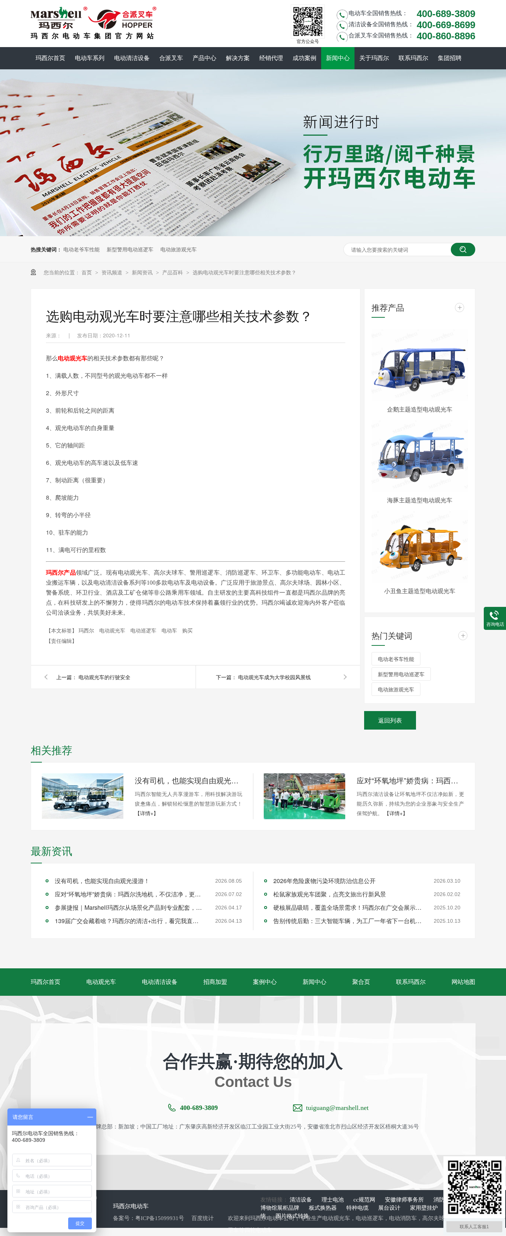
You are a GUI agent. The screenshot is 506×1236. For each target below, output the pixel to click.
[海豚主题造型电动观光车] (420, 456)
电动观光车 (72, 358)
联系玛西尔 (413, 58)
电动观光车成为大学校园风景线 (274, 677)
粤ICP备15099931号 (159, 1218)
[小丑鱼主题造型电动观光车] (420, 546)
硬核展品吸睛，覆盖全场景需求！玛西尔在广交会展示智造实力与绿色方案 (347, 907)
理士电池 (333, 1200)
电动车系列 (89, 58)
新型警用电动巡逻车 (130, 249)
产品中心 (204, 58)
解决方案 (238, 58)
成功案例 (304, 58)
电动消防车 (403, 1218)
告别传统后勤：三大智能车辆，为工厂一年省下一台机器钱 (347, 920)
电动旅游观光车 (178, 249)
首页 (87, 272)
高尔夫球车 (436, 1218)
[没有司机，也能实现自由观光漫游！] (82, 796)
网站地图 (463, 982)
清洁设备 (301, 1200)
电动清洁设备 (132, 58)
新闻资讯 (143, 272)
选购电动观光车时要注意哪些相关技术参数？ (244, 272)
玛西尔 (87, 630)
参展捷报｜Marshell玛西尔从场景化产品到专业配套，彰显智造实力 (129, 907)
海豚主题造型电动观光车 (419, 500)
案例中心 (265, 982)
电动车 (170, 630)
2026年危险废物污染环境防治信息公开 (324, 880)
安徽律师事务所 (405, 1200)
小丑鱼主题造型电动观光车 (419, 590)
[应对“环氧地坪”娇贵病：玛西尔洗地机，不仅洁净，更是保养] (304, 796)
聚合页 (361, 982)
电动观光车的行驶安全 (104, 677)
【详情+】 (147, 813)
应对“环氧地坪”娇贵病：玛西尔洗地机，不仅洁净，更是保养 (410, 780)
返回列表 (390, 720)
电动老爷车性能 (81, 249)
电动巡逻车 (144, 630)
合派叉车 (171, 58)
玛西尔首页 (50, 58)
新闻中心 (338, 58)
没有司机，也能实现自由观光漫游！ (188, 780)
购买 (187, 630)
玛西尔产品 (61, 572)
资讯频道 (112, 272)
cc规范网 (365, 1200)
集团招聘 (450, 58)
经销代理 (271, 58)
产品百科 (173, 272)
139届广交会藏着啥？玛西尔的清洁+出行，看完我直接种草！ (129, 920)
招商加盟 (215, 982)
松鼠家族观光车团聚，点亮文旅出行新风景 (329, 894)
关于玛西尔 (374, 58)
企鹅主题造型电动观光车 (419, 409)
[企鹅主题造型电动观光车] (420, 365)
